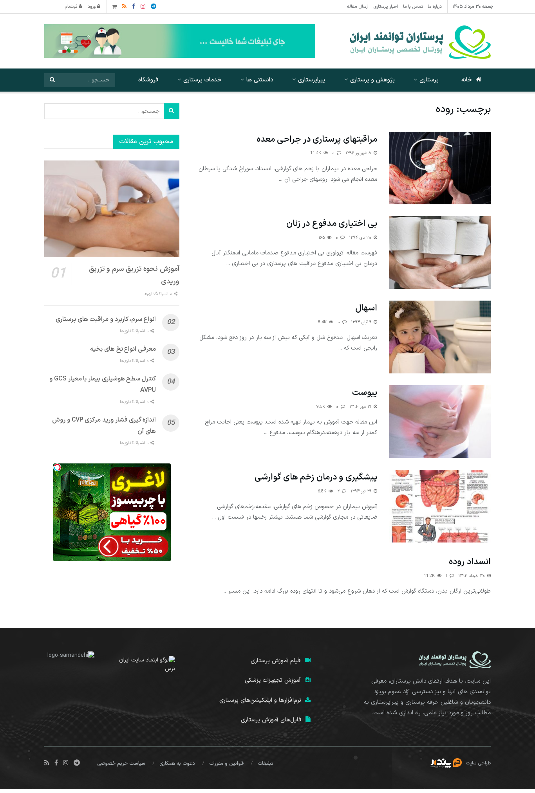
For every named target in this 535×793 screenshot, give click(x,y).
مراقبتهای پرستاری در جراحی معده (317, 139)
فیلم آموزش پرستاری (276, 660)
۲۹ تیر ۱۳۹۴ (362, 491)
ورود (92, 6)
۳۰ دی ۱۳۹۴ (361, 237)
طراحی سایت (478, 762)
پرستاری (429, 80)
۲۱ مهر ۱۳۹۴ (361, 407)
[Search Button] (52, 80)
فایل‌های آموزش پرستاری (271, 720)
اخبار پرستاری (385, 6)
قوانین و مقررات (226, 764)
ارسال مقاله (358, 6)
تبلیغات (265, 764)
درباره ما (435, 6)
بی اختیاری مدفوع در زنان (331, 223)
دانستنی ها (259, 80)
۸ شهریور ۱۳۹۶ (359, 153)
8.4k (323, 322)
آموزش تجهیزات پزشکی (273, 680)
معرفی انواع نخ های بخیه (123, 349)
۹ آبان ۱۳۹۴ (362, 322)
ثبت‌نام (72, 6)
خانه (466, 80)
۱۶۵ (322, 237)
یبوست (364, 392)
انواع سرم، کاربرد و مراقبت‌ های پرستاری (106, 319)
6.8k (323, 491)
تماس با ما (413, 6)
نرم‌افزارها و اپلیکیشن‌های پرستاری (260, 700)
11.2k (430, 576)
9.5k (321, 407)
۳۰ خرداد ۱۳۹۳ (472, 576)
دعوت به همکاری (177, 764)
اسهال (366, 308)
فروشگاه (148, 80)
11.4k (316, 153)
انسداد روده (470, 561)
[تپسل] (57, 467)
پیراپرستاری (311, 80)
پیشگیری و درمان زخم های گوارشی (316, 477)
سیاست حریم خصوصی (121, 764)
